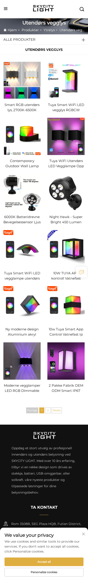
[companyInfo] (44, 8)
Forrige (32, 410)
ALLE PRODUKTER (19, 39)
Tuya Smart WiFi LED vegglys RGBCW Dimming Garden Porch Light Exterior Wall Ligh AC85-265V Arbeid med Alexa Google (66, 108)
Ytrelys (49, 30)
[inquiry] (81, 272)
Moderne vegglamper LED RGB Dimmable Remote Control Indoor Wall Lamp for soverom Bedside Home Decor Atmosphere (22, 388)
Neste (57, 410)
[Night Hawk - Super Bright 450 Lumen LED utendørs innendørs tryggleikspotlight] (66, 192)
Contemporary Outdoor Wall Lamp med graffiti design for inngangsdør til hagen (22, 164)
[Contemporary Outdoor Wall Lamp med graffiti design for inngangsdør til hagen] (22, 136)
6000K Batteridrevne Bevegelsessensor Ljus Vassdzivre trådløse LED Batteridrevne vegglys (22, 220)
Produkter (30, 30)
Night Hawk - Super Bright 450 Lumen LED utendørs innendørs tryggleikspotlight (66, 220)
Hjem (12, 30)
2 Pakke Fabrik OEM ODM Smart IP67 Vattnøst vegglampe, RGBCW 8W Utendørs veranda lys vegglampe (66, 388)
